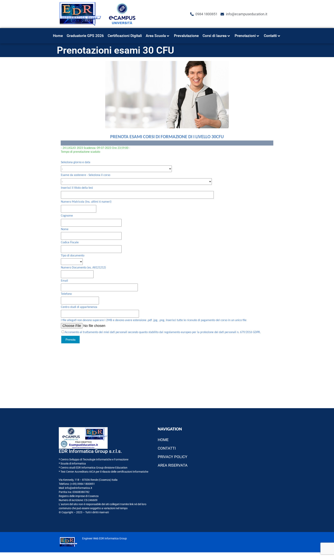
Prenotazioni (245, 35)
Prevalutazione (186, 35)
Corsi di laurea (215, 35)
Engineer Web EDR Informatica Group (104, 538)
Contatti (270, 35)
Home (58, 35)
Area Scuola (156, 35)
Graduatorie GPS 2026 (85, 35)
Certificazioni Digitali (125, 35)
